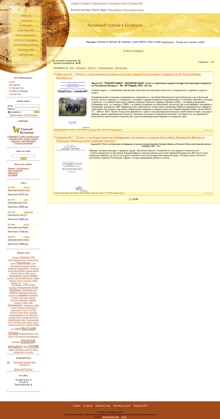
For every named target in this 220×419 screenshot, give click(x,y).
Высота (33, 315)
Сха (30, 310)
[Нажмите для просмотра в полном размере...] (72, 127)
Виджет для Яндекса (18, 168)
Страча (13, 308)
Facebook (12, 175)
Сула (33, 263)
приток (12, 281)
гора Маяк (17, 322)
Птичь (25, 310)
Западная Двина (31, 350)
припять (21, 308)
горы (24, 322)
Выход (141, 10)
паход (33, 273)
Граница (32, 285)
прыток (18, 278)
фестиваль (27, 278)
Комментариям (105, 68)
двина (11, 350)
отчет (26, 315)
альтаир (25, 266)
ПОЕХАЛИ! (12, 268)
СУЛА (26, 200)
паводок (32, 298)
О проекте (86, 3)
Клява (20, 268)
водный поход (19, 352)
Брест (26, 268)
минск (13, 263)
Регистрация (31, 115)
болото (14, 273)
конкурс (23, 300)
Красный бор (20, 325)
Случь (20, 312)
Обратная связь (100, 3)
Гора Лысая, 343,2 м (17, 215)
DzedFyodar (93, 130)
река (21, 298)
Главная (75, 3)
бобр (26, 298)
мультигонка (24, 287)
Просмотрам (121, 68)
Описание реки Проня (18, 227)
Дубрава (15, 258)
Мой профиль (115, 10)
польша (29, 271)
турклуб (26, 276)
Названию (81, 68)
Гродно (14, 298)
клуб (35, 290)
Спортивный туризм (29, 318)
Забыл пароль (16, 115)
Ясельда (14, 300)
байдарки (19, 350)
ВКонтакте (13, 173)
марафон (23, 295)
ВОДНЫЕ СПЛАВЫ (60, 130)
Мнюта (21, 273)
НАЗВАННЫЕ (28, 212)
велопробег (19, 271)
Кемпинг (10, 278)
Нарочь (13, 292)
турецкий (33, 313)
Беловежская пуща (17, 320)
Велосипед (15, 275)
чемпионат (28, 305)
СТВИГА (26, 237)
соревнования (16, 315)
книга (26, 312)
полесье (13, 312)
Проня (18, 281)
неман (36, 278)
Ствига (25, 303)
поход (28, 341)
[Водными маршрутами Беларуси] (23, 365)
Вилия (33, 275)
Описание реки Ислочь (19, 190)
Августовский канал (17, 260)
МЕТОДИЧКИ (14, 85)
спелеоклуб (15, 266)
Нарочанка (23, 292)
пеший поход (15, 317)
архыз (30, 322)
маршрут (33, 293)
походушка (13, 295)
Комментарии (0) (116, 130)
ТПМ (25, 284)
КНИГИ (12, 82)
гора (17, 328)
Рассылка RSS (15, 171)
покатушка (34, 268)
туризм (32, 300)
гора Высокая (20, 336)
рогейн (11, 271)
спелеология (32, 260)
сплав (33, 346)
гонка (34, 280)
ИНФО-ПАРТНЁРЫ (23, 369)
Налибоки (33, 295)
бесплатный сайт (110, 417)
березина (27, 290)
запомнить (16, 112)
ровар (27, 273)
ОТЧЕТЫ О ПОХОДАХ (18, 91)
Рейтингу (92, 68)
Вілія (34, 310)
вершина (15, 346)
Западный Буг (16, 310)
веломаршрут (15, 305)
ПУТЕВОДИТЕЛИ (16, 88)
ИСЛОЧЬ (27, 187)
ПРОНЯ (26, 224)
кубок (36, 305)
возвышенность (26, 333)
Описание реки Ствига (18, 240)
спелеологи (26, 281)
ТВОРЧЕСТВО (15, 94)
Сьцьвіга (17, 303)
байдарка (23, 263)
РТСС (17, 284)
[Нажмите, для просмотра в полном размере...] (71, 191)
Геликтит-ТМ (27, 257)
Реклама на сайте (118, 3)
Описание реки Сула (17, 202)
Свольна (29, 352)
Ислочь (33, 266)
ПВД (25, 347)
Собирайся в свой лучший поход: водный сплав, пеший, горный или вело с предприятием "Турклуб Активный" (23, 140)
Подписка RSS (136, 3)
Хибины (29, 325)
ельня (36, 271)
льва (31, 303)
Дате (72, 68)
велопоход (31, 307)
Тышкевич (13, 288)
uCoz (123, 417)
